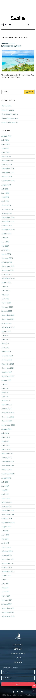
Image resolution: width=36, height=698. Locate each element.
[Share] (34, 686)
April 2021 (5, 396)
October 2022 (6, 323)
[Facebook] (1, 24)
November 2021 (7, 368)
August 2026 (6, 136)
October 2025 (6, 177)
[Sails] (18, 18)
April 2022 (5, 348)
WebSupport (30, 695)
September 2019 (7, 474)
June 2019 (5, 486)
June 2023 (5, 291)
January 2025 (6, 213)
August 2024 (6, 234)
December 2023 (7, 266)
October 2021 (6, 372)
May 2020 (5, 441)
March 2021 (5, 401)
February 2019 (6, 502)
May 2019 (4, 490)
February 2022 (7, 356)
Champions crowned (9, 118)
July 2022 (5, 335)
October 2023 (6, 274)
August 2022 (6, 331)
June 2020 (5, 437)
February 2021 (6, 405)
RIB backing (6, 106)
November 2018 (7, 514)
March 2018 (6, 547)
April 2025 (5, 201)
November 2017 (7, 563)
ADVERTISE (18, 645)
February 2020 (7, 453)
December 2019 (7, 462)
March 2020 (6, 449)
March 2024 (6, 254)
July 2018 (4, 531)
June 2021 (5, 388)
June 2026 (5, 144)
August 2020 (6, 429)
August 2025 (6, 185)
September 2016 (7, 616)
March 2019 (5, 498)
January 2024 (6, 262)
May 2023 (5, 295)
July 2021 (4, 384)
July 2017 (4, 580)
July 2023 (5, 287)
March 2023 (6, 303)
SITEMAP (18, 649)
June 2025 (5, 193)
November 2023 (7, 270)
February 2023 (7, 307)
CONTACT (18, 662)
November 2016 (7, 612)
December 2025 (7, 169)
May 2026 (5, 148)
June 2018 (5, 535)
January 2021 (6, 409)
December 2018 (7, 510)
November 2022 (7, 319)
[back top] (34, 690)
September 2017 (7, 571)
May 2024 (5, 246)
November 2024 (7, 221)
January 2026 (6, 164)
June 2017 (5, 584)
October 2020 (6, 421)
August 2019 (6, 478)
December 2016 (7, 608)
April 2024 (5, 250)
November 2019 (7, 466)
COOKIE (18, 658)
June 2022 (5, 339)
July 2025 (5, 189)
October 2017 (6, 567)
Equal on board (7, 110)
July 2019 (4, 482)
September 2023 (8, 278)
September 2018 (7, 523)
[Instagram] (10, 24)
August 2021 (6, 380)
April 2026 (5, 152)
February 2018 (7, 551)
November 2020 (7, 417)
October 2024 (6, 226)
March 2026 (6, 156)
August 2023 (6, 282)
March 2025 (6, 205)
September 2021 (7, 376)
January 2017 (6, 604)
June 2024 (5, 242)
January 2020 (6, 458)
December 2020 (7, 413)
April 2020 (5, 445)
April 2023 (5, 299)
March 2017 (5, 596)
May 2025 (5, 197)
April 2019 (5, 494)
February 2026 (7, 160)
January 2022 (6, 360)
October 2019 (6, 470)
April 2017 (5, 592)
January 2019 (6, 506)
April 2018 (5, 543)
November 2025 (7, 173)
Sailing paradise (11, 45)
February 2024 (7, 258)
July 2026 (5, 140)
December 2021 (7, 364)
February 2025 (7, 209)
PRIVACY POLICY (18, 653)
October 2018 (6, 519)
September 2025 (8, 181)
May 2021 (4, 392)
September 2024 (8, 230)
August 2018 (6, 527)
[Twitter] (6, 24)
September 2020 (8, 425)
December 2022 (7, 315)
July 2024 (5, 238)
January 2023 (6, 311)
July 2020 (5, 433)
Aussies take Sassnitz (9, 122)
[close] (34, 14)
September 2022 (8, 327)
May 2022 (5, 344)
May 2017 (4, 588)
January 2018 (6, 555)
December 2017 (7, 559)
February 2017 (6, 600)
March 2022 (6, 352)
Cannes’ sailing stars (9, 114)
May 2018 (5, 539)
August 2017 (6, 576)
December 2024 (7, 217)
